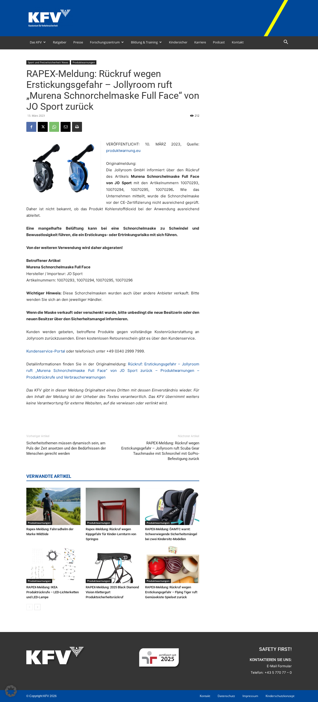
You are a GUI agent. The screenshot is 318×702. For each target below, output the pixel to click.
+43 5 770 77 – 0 (278, 672)
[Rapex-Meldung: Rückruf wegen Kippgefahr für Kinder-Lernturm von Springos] (113, 506)
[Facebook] (31, 127)
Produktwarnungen (84, 62)
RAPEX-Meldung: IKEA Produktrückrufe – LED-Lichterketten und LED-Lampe (52, 592)
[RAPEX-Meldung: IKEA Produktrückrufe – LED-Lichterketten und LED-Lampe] (53, 564)
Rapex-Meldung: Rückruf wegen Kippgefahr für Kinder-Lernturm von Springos (111, 534)
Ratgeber (59, 42)
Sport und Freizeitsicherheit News (48, 62)
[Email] (66, 127)
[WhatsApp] (54, 127)
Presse (78, 42)
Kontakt (238, 42)
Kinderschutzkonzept (280, 696)
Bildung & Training (144, 42)
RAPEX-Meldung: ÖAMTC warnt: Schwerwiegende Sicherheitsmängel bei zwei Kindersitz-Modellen (171, 534)
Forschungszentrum (105, 42)
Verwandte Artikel (48, 476)
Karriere (200, 42)
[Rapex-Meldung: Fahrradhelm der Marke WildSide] (53, 506)
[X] (43, 127)
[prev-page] (29, 607)
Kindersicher (178, 42)
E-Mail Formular (279, 666)
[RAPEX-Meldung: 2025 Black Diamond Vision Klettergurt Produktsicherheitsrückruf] (113, 564)
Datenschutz (226, 696)
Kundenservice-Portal (45, 351)
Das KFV (36, 42)
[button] (286, 42)
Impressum (250, 696)
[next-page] (37, 607)
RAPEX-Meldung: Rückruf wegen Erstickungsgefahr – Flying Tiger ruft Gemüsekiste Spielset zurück (171, 592)
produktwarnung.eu (123, 150)
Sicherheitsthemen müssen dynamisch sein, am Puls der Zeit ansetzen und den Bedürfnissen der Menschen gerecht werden (66, 448)
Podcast (219, 42)
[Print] (77, 127)
